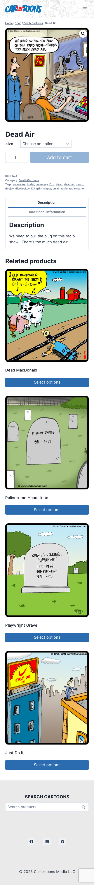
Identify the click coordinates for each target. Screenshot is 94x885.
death (79, 184)
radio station (77, 188)
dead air (69, 184)
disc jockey (22, 188)
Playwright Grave (21, 625)
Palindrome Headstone (26, 497)
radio (64, 188)
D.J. (51, 184)
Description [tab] (47, 202)
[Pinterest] (47, 841)
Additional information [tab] (47, 212)
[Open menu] (85, 8)
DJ (33, 188)
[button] (83, 34)
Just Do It (14, 752)
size (9, 144)
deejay (9, 188)
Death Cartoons (29, 180)
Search (84, 807)
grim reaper (43, 188)
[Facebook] (31, 841)
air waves (19, 184)
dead (59, 184)
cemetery (42, 184)
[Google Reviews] (62, 841)
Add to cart (59, 157)
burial (30, 184)
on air (56, 188)
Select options (47, 382)
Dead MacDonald (21, 370)
